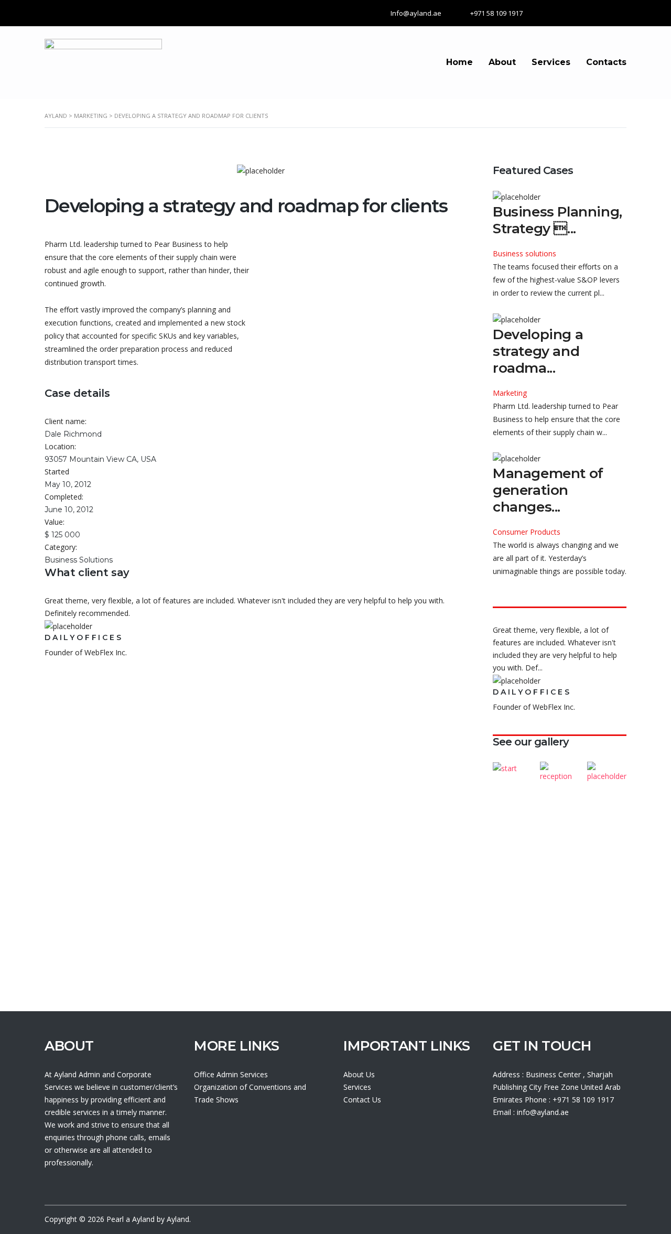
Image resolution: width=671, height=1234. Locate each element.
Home (459, 62)
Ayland (143, 1219)
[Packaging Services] (606, 768)
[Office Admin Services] (559, 768)
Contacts (606, 62)
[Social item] (498, 1142)
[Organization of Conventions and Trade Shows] (512, 768)
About (502, 62)
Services (551, 62)
